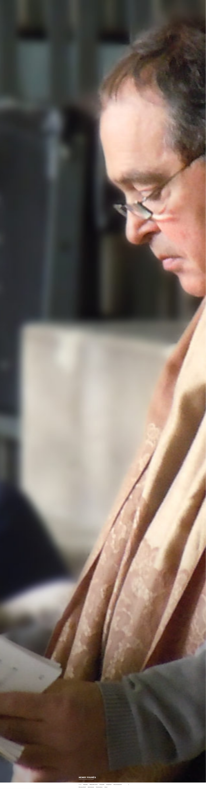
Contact (106, 787)
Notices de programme (118, 784)
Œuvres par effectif (82, 787)
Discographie (102, 784)
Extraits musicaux (99, 787)
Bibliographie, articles (94, 784)
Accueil (80, 784)
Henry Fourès (87, 777)
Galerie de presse (91, 787)
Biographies (85, 784)
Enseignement (108, 784)
